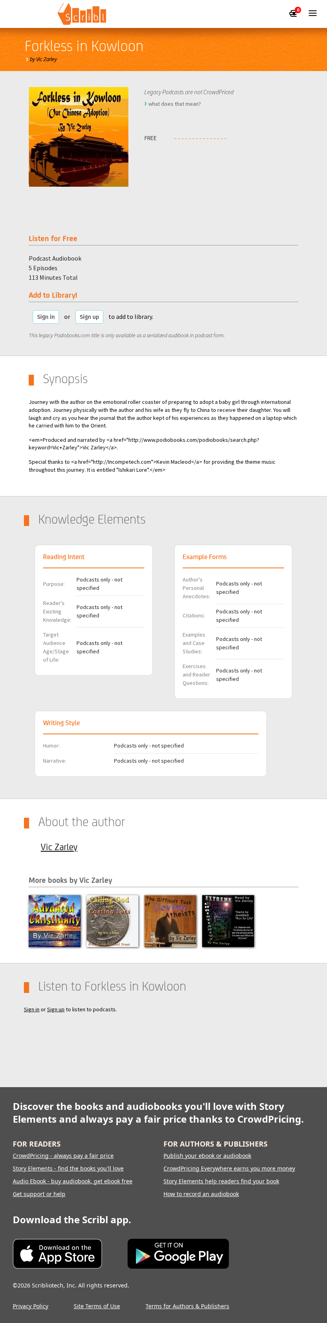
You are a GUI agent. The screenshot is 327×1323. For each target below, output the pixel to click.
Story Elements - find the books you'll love (68, 1168)
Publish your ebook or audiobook (207, 1155)
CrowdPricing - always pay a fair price (63, 1155)
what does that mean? (174, 104)
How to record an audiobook (201, 1194)
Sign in (46, 316)
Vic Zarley (59, 847)
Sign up (89, 316)
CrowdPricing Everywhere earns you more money (229, 1168)
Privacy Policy (30, 1306)
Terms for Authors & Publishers (187, 1306)
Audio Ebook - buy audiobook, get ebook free (72, 1181)
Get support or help (39, 1194)
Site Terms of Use (97, 1306)
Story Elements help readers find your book (221, 1181)
